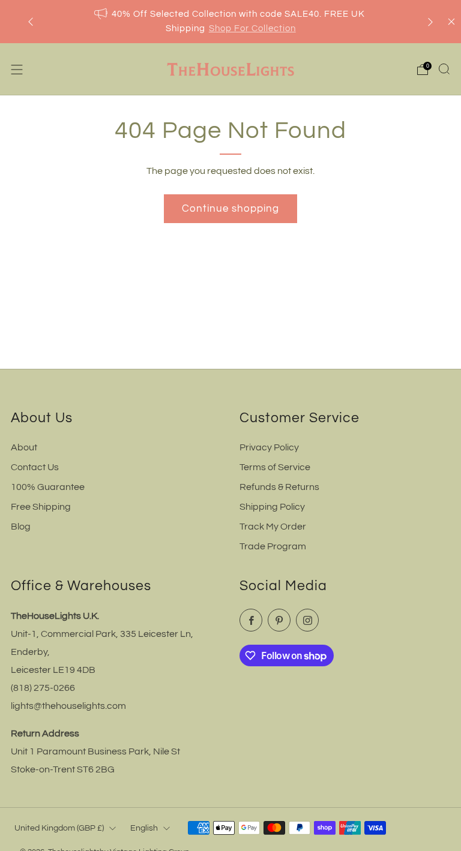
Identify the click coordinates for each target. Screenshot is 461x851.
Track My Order (273, 526)
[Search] (444, 69)
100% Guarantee (48, 487)
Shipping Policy (272, 507)
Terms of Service (275, 467)
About (24, 447)
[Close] (451, 21)
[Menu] (17, 70)
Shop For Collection (252, 28)
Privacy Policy (269, 447)
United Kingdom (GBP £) (59, 827)
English (144, 827)
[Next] (430, 22)
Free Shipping (41, 507)
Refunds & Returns (279, 487)
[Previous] (30, 22)
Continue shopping (230, 208)
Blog (21, 526)
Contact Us (35, 467)
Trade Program (273, 546)
